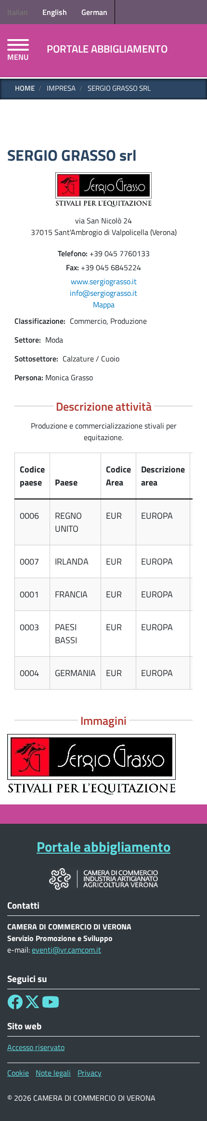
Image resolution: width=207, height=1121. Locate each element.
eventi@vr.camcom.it (66, 949)
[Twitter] (32, 1004)
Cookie (18, 1073)
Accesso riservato (36, 1047)
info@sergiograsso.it (103, 293)
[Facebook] (15, 1004)
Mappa (104, 304)
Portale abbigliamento (107, 49)
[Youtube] (50, 1004)
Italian (17, 12)
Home (25, 88)
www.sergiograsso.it (104, 281)
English (54, 12)
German (94, 12)
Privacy (90, 1073)
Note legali (53, 1073)
